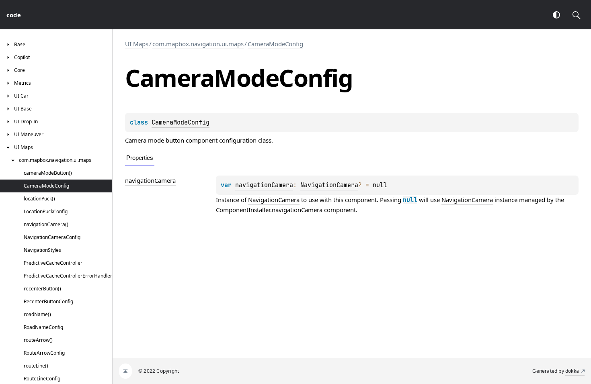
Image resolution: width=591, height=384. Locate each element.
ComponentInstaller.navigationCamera (269, 210)
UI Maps (136, 44)
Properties (139, 157)
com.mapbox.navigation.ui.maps (198, 44)
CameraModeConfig (275, 44)
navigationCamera (150, 180)
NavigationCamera (329, 185)
